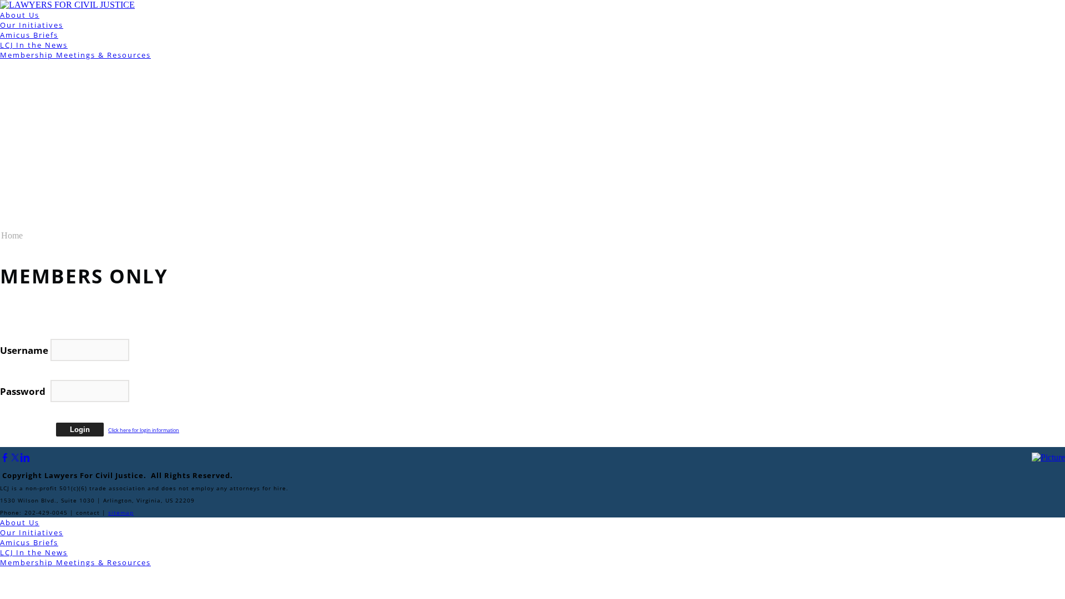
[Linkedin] (25, 458)
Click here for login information (143, 430)
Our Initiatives (31, 25)
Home (12, 235)
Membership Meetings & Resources (75, 55)
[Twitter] (15, 458)
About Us (19, 15)
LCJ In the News (34, 45)
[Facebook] (5, 458)
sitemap (121, 512)
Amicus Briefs (29, 35)
